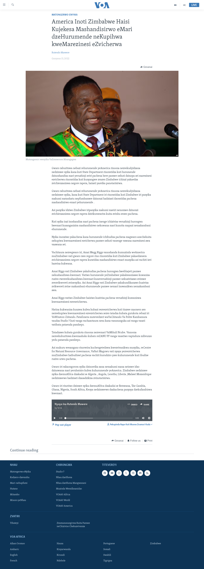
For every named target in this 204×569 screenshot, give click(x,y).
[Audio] (184, 5)
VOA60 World (63, 500)
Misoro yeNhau (18, 500)
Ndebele (61, 561)
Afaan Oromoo (17, 543)
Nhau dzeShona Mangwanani (71, 483)
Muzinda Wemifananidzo (69, 489)
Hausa (60, 543)
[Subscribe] (140, 473)
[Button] (146, 67)
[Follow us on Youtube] (112, 473)
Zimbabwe (155, 543)
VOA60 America (64, 506)
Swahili (107, 555)
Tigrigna (107, 561)
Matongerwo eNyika (65, 15)
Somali (106, 549)
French (13, 561)
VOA (59, 408)
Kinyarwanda (64, 549)
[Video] (175, 5)
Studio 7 (60, 472)
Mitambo (14, 494)
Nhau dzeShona (64, 477)
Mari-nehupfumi (18, 483)
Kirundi (61, 555)
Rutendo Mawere (60, 53)
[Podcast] (133, 473)
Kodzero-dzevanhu (19, 477)
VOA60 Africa (63, 494)
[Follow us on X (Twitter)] (126, 473)
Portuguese (109, 543)
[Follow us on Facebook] (105, 473)
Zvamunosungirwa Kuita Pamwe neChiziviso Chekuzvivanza (73, 525)
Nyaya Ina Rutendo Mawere (71, 404)
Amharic (14, 549)
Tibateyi (14, 523)
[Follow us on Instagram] (119, 473)
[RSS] (147, 473)
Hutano (14, 489)
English (14, 555)
